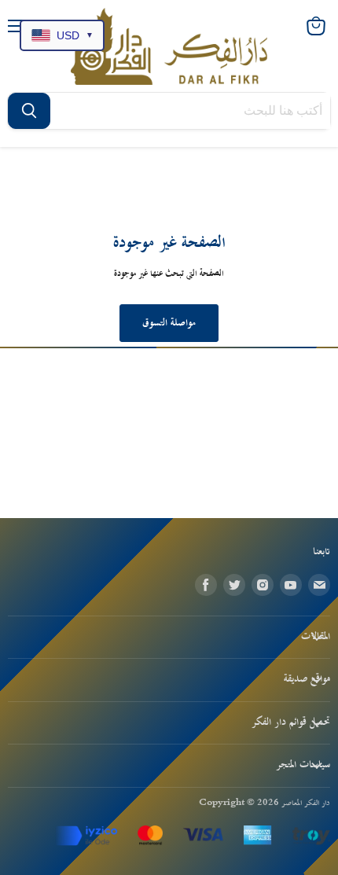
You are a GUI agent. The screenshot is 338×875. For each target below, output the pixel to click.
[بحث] (29, 111)
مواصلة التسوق (169, 323)
